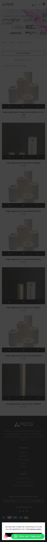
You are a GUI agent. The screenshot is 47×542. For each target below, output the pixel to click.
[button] (27, 536)
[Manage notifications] (6, 536)
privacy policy (36, 529)
